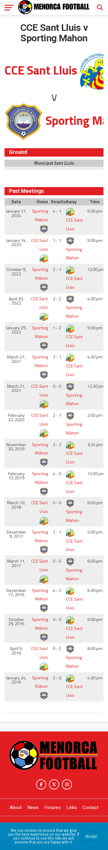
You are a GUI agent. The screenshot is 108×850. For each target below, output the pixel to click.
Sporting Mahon (40, 215)
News (33, 807)
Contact (90, 807)
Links (71, 807)
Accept (91, 836)
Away (71, 202)
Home (42, 202)
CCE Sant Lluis (74, 224)
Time (95, 202)
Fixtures (52, 807)
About (16, 807)
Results (57, 202)
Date (16, 202)
